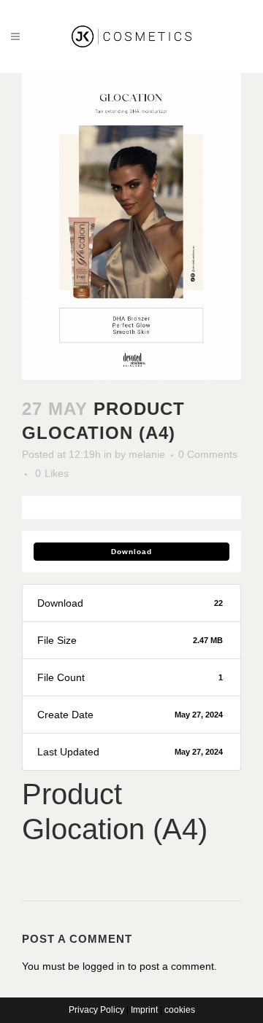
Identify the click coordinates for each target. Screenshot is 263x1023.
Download (131, 552)
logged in (104, 966)
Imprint (144, 1010)
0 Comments (207, 454)
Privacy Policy (96, 1010)
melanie (147, 454)
